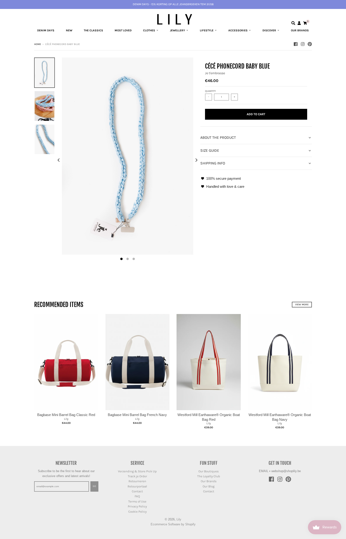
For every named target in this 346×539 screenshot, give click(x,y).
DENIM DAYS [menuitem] (45, 30)
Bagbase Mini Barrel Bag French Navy (137, 415)
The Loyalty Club (208, 476)
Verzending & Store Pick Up (137, 471)
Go (94, 486)
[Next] (196, 160)
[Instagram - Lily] (303, 44)
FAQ (137, 496)
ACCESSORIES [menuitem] (238, 30)
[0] (305, 23)
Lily (66, 419)
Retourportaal (137, 486)
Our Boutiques (208, 471)
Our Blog (208, 486)
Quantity (210, 91)
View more (302, 304)
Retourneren (137, 481)
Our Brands (209, 481)
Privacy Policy (137, 506)
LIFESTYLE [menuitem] (206, 30)
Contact (137, 491)
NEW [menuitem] (69, 30)
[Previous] (59, 160)
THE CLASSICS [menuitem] (93, 30)
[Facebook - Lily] (296, 44)
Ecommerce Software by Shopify (173, 524)
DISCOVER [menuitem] (269, 30)
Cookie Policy (137, 511)
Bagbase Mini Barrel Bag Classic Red (66, 415)
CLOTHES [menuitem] (149, 30)
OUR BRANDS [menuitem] (300, 30)
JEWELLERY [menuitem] (177, 30)
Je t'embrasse (215, 73)
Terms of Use (137, 501)
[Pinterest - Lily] (310, 44)
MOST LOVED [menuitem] (123, 30)
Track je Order (137, 476)
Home (37, 44)
